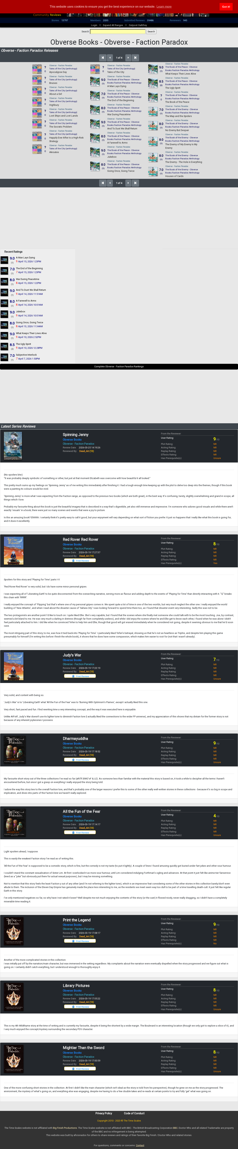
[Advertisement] (119, 223)
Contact (140, 1145)
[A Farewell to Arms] (4, 303)
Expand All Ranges (113, 25)
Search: (85, 31)
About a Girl (55, 94)
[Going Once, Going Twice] (4, 324)
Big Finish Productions (65, 1128)
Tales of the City (115, 72)
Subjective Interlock (26, 354)
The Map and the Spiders (178, 116)
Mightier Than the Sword (83, 1047)
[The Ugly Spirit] (4, 346)
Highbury (54, 105)
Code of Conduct (134, 1113)
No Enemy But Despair (177, 130)
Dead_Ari (86, 451)
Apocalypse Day (58, 72)
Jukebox (111, 156)
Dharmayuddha (75, 738)
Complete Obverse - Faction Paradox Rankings (119, 366)
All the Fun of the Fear (81, 811)
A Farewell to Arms (117, 142)
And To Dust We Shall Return (122, 128)
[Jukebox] (4, 313)
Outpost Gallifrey (138, 25)
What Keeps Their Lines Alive (180, 73)
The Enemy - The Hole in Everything (183, 162)
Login (94, 25)
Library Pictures (76, 985)
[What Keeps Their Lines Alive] (4, 335)
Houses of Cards (174, 176)
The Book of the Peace (177, 102)
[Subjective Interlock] (4, 357)
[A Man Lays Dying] (4, 260)
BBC (175, 1128)
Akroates (54, 152)
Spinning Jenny (76, 434)
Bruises (53, 83)
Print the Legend (77, 920)
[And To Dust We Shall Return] (4, 292)
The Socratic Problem (60, 126)
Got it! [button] (226, 6)
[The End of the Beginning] (4, 270)
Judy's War (72, 655)
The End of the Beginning (120, 100)
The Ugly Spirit (172, 87)
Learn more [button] (164, 6)
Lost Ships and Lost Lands (63, 115)
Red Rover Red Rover (80, 539)
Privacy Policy (104, 1113)
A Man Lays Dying (116, 86)
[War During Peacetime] (4, 281)
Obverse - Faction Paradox (60, 65)
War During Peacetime (119, 114)
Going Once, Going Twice (120, 171)
